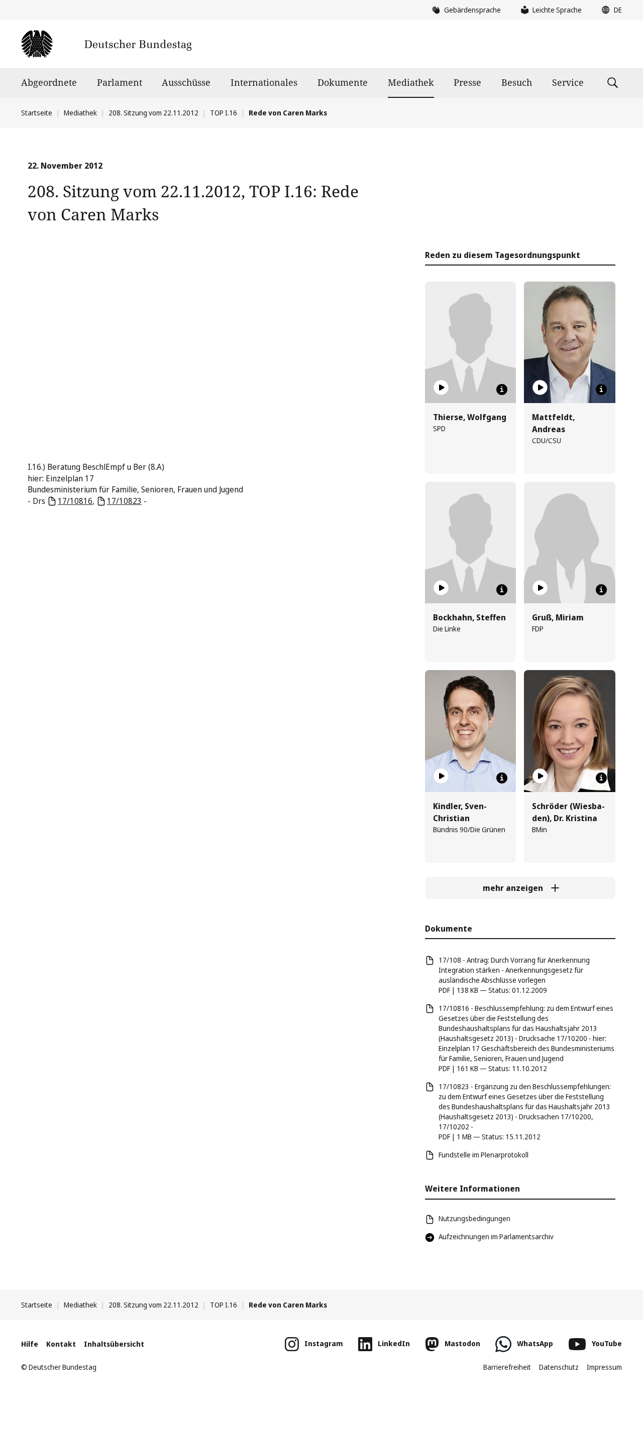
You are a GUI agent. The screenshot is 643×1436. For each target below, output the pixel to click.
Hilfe (29, 1344)
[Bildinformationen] (502, 389)
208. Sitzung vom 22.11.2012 (153, 112)
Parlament (119, 82)
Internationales (264, 82)
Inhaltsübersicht (114, 1344)
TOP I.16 (223, 112)
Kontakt (61, 1344)
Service (568, 82)
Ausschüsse (186, 82)
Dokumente (342, 82)
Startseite (36, 112)
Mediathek (411, 82)
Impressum (604, 1367)
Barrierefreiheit (507, 1367)
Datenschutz (559, 1367)
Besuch (516, 82)
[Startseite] (106, 44)
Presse (467, 82)
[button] (609, 10)
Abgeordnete (49, 82)
